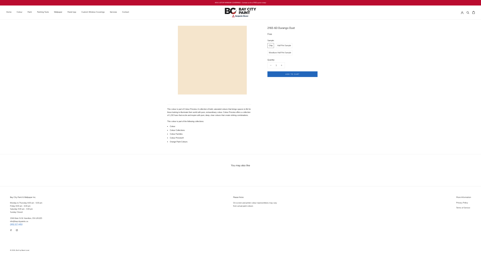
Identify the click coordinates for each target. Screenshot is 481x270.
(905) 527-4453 (16, 224)
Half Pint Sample (284, 45)
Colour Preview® (177, 138)
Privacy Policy (462, 203)
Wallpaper (58, 12)
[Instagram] (17, 230)
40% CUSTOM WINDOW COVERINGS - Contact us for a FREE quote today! (240, 3)
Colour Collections (177, 130)
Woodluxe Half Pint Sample (280, 53)
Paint (30, 12)
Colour (19, 12)
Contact (125, 12)
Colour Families (176, 134)
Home (8, 12)
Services (113, 12)
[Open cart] (473, 12)
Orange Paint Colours (179, 142)
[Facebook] (11, 230)
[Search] (468, 12)
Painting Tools (43, 12)
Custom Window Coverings (93, 12)
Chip (271, 45)
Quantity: (271, 60)
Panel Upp (72, 12)
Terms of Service (463, 208)
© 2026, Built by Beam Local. (20, 250)
